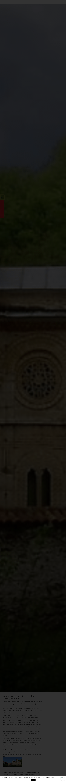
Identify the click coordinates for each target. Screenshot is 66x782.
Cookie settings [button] (59, 777)
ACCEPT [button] (33, 779)
